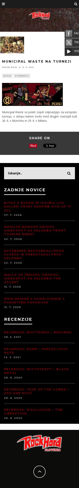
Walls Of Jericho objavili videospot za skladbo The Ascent (32, 278)
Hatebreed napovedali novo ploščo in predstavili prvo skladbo (34, 254)
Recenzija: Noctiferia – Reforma (38, 332)
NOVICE (7, 76)
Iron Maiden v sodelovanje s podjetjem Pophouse (34, 300)
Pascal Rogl (9, 67)
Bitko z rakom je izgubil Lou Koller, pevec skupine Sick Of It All (38, 206)
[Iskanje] (76, 4)
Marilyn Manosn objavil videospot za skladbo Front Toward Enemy (35, 230)
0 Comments (22, 76)
